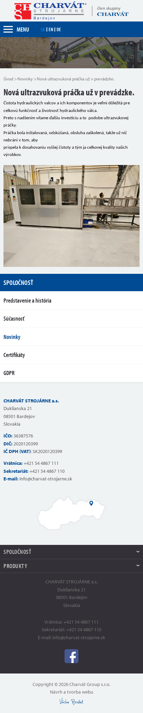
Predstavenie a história (27, 300)
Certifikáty (14, 355)
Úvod (8, 78)
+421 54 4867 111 (41, 463)
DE (59, 29)
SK (43, 29)
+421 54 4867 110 (47, 471)
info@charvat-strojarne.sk (45, 479)
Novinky (25, 78)
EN (51, 29)
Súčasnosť (13, 318)
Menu (23, 29)
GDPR (9, 373)
